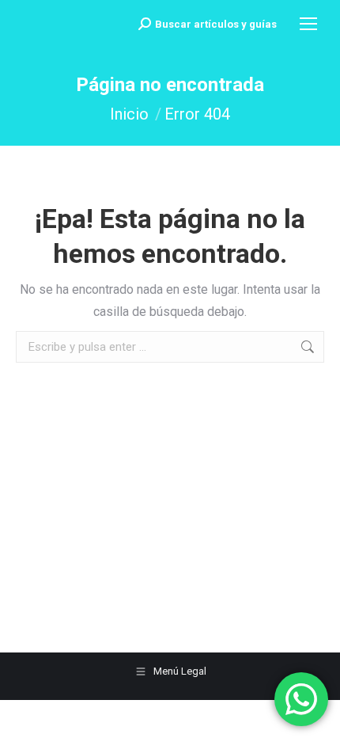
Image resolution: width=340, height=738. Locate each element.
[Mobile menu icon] (308, 24)
